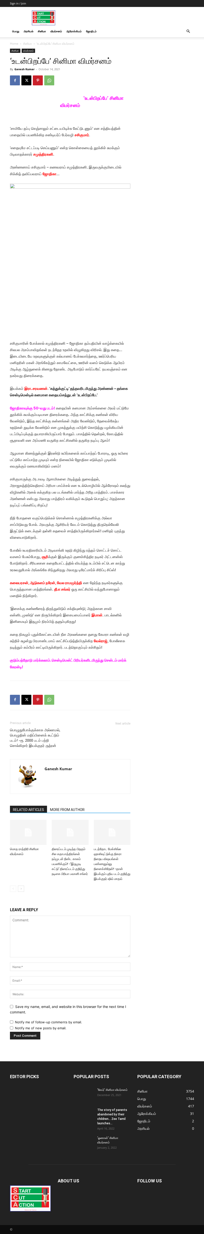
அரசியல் (28, 31)
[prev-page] (13, 889)
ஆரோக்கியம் (74, 31)
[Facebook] (15, 80)
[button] (188, 31)
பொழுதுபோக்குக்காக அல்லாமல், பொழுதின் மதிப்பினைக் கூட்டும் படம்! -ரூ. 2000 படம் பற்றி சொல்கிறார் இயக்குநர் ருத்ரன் (35, 738)
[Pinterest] (38, 80)
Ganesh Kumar (24, 69)
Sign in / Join (18, 3)
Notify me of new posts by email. (40, 1028)
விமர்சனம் (56, 31)
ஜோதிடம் (91, 31)
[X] (26, 80)
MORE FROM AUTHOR (67, 810)
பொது (15, 31)
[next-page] (21, 889)
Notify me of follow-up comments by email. (48, 1022)
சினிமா (42, 31)
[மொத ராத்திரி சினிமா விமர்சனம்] (28, 832)
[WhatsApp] (49, 80)
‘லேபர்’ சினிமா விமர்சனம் (112, 1090)
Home (14, 43)
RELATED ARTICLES (28, 810)
